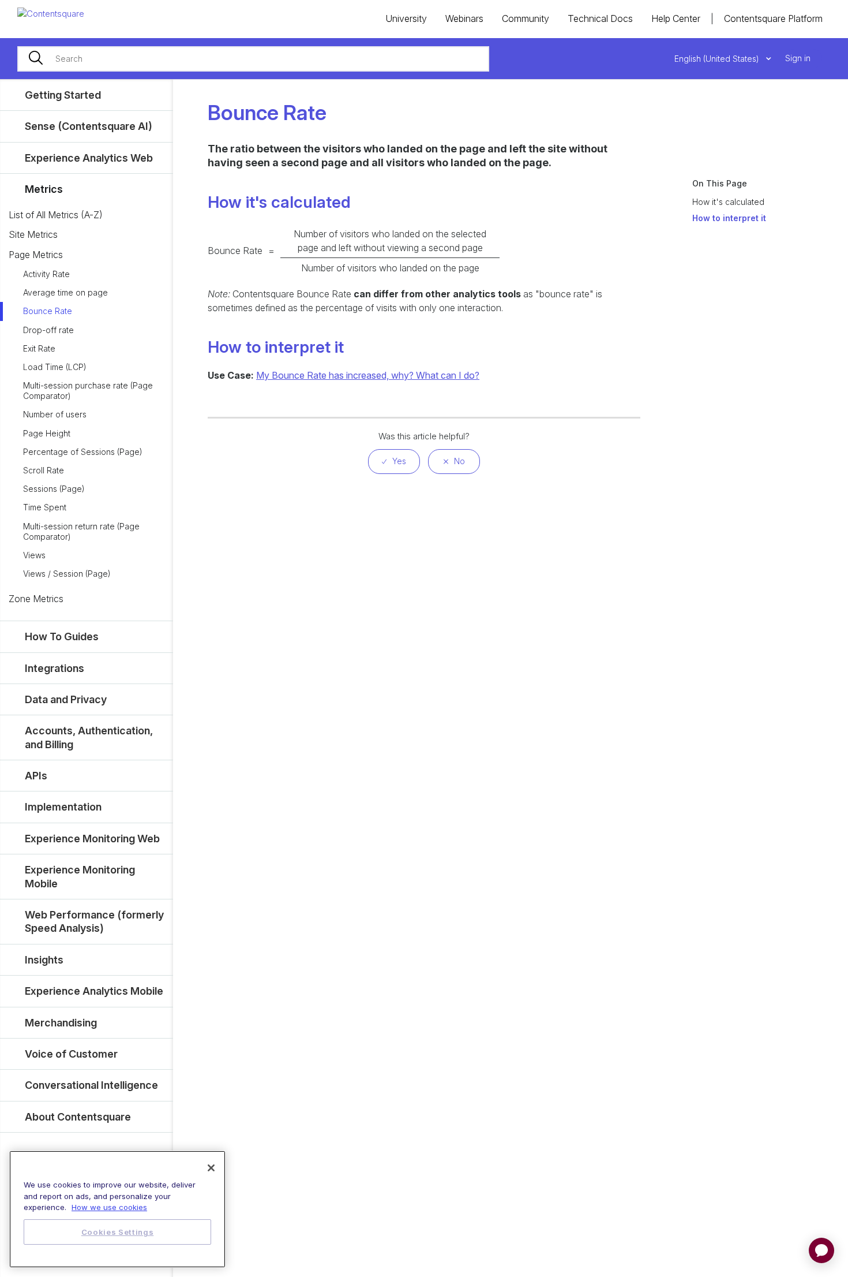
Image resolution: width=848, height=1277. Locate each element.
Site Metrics (33, 234)
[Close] (211, 1168)
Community (525, 18)
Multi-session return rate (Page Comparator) (81, 531)
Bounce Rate (47, 311)
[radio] (394, 461)
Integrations (54, 668)
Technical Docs (600, 18)
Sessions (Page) (54, 489)
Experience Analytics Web (89, 158)
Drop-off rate (48, 330)
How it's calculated (728, 202)
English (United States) (717, 59)
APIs (36, 776)
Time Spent (44, 507)
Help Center (675, 18)
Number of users (55, 414)
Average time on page (65, 292)
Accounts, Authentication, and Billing (89, 737)
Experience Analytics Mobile (94, 991)
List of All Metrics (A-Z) (56, 215)
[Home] (50, 13)
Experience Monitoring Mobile (80, 876)
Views (34, 555)
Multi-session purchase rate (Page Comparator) (88, 390)
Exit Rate (39, 348)
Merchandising (61, 1023)
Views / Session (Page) (67, 573)
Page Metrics (36, 254)
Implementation (63, 807)
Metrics (44, 189)
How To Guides (62, 636)
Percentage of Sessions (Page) (82, 452)
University (406, 18)
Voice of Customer (71, 1054)
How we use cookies (109, 1207)
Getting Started (63, 95)
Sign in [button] (798, 58)
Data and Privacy (66, 699)
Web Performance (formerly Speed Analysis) (94, 921)
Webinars (464, 18)
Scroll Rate (43, 470)
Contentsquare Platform (773, 18)
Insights (44, 960)
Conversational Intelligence (91, 1085)
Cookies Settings (117, 1232)
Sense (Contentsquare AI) (88, 126)
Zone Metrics (36, 598)
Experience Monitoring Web (92, 838)
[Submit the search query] (36, 59)
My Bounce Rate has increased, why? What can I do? (367, 375)
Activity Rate (46, 274)
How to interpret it (729, 218)
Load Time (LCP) (55, 367)
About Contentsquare (78, 1117)
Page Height (46, 433)
